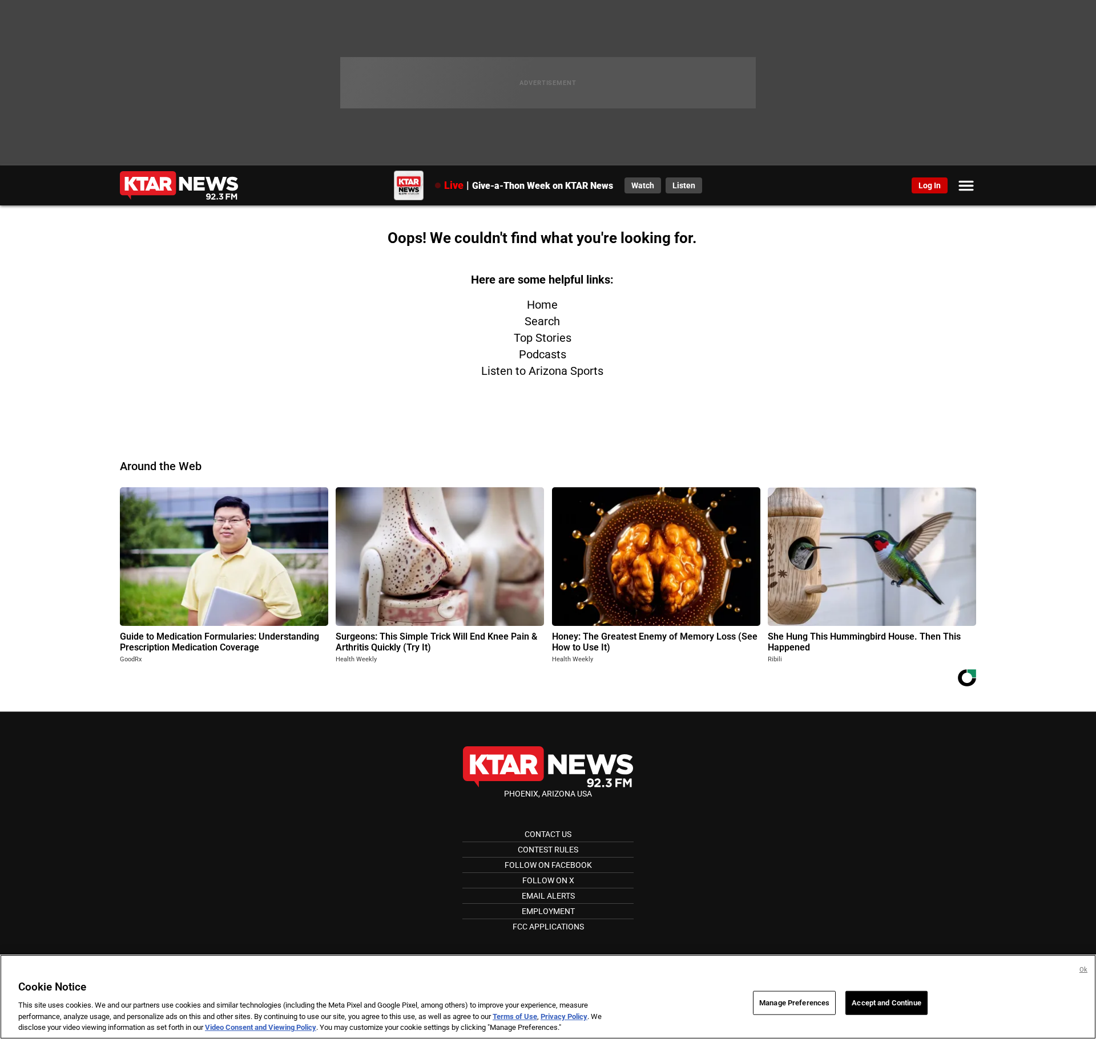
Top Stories (542, 338)
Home (542, 305)
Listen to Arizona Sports (542, 371)
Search (542, 321)
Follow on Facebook (548, 865)
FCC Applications (548, 926)
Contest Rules (548, 849)
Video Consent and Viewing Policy (260, 1027)
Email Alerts (548, 895)
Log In (929, 185)
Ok (1083, 969)
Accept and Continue (886, 1002)
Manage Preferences (794, 1002)
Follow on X (548, 880)
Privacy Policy (564, 1016)
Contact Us (548, 834)
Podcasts (542, 354)
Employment (548, 911)
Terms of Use (515, 1016)
